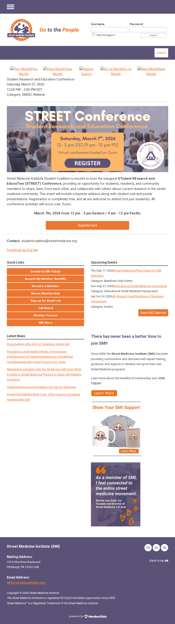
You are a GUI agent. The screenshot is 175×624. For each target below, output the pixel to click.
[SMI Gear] (117, 457)
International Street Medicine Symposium (140, 286)
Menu (10, 6)
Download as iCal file (22, 250)
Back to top (157, 560)
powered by (76, 616)
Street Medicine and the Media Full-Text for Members (41, 387)
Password (136, 24)
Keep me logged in (106, 35)
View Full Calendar (153, 313)
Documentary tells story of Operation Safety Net (38, 344)
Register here (87, 225)
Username (98, 24)
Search (161, 52)
